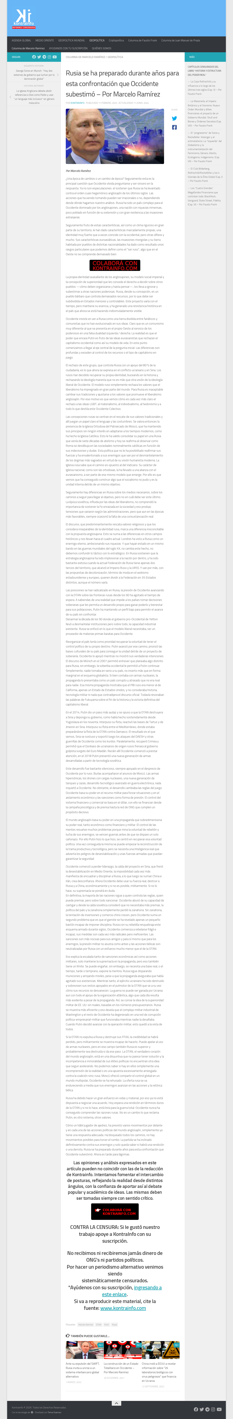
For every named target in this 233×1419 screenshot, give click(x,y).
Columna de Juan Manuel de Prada (180, 40)
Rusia (114, 1324)
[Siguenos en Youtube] (54, 57)
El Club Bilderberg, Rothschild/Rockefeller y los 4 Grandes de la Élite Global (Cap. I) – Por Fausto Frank (205, 174)
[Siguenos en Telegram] (44, 57)
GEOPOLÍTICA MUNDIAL (71, 40)
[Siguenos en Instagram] (49, 57)
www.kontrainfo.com (123, 1308)
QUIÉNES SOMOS (101, 48)
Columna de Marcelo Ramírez (28, 48)
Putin (106, 1324)
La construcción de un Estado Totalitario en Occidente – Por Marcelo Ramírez (121, 1368)
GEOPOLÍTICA (96, 40)
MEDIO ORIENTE (45, 40)
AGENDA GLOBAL (21, 40)
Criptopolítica (116, 40)
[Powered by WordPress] (32, 1412)
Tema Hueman (54, 1412)
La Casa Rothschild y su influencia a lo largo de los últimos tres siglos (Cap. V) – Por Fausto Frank (205, 87)
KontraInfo (77, 103)
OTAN (98, 1324)
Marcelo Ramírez (85, 1324)
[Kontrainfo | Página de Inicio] (24, 18)
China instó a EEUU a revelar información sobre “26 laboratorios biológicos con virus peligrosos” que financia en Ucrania (159, 1372)
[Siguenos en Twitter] (39, 57)
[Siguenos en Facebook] (34, 57)
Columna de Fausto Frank (142, 40)
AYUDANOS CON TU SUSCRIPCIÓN (68, 48)
